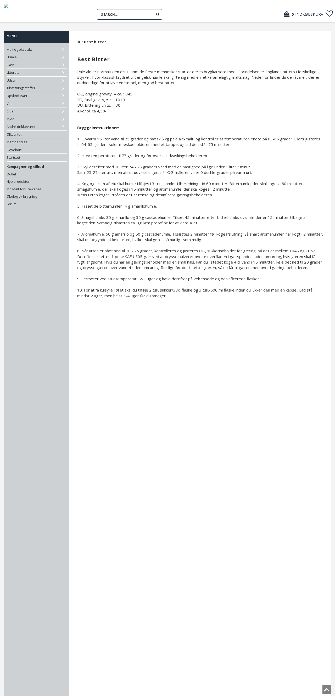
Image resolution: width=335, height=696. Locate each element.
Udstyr (12, 80)
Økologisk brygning (22, 196)
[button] (306, 14)
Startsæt (13, 157)
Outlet (11, 174)
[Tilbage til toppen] (326, 691)
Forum (11, 204)
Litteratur (14, 72)
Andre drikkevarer (21, 126)
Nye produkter (18, 181)
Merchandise (17, 142)
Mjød (10, 119)
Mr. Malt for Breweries (24, 189)
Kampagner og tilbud (25, 166)
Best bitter (95, 41)
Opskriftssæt (17, 95)
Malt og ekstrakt (19, 49)
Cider (11, 111)
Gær (10, 64)
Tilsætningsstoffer (21, 87)
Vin (9, 103)
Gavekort (14, 149)
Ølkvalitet (14, 134)
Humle (12, 57)
